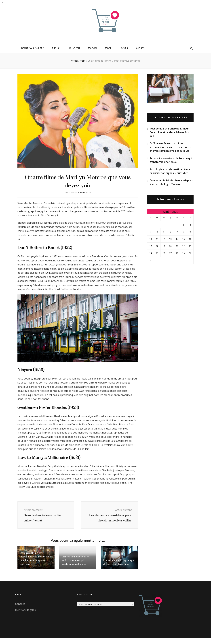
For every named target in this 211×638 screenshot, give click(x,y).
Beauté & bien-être (32, 48)
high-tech (74, 48)
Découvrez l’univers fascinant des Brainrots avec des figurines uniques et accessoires (35, 558)
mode (108, 48)
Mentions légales (25, 610)
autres (140, 48)
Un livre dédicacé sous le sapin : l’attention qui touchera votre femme (75, 560)
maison (92, 48)
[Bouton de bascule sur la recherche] (191, 49)
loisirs (124, 48)
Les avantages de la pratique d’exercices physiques (119, 562)
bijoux (55, 48)
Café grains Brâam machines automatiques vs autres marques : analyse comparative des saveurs (170, 147)
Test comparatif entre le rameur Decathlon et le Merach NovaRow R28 (170, 132)
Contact (20, 604)
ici (18, 239)
